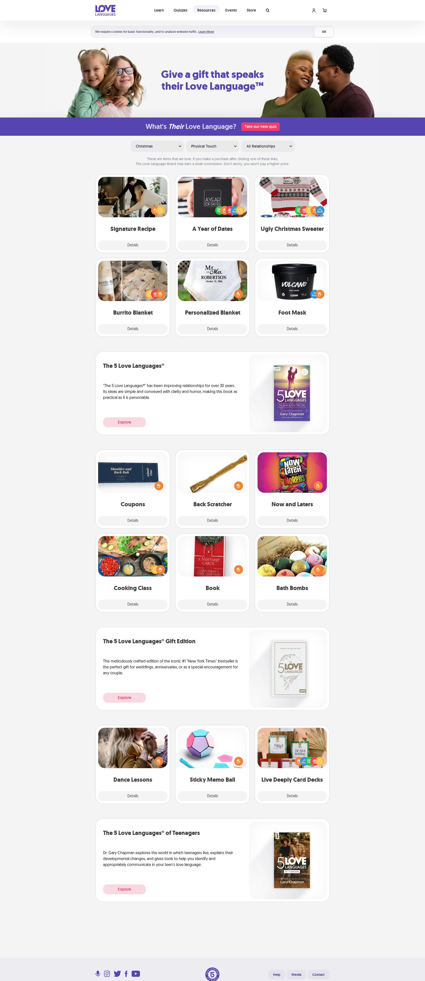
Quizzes (180, 10)
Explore (124, 422)
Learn (159, 10)
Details (132, 245)
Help (276, 974)
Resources (206, 10)
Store (251, 10)
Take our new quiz (260, 126)
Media (296, 974)
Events (231, 10)
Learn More (206, 32)
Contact (318, 974)
